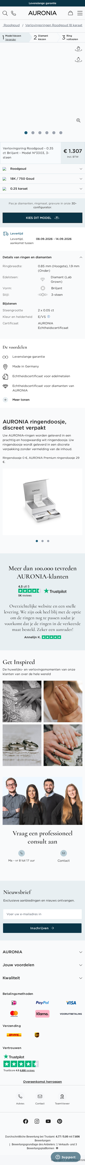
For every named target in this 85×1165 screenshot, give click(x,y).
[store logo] (42, 14)
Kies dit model (39, 218)
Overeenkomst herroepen (42, 1082)
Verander (10, 39)
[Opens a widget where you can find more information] (66, 1157)
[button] (78, 120)
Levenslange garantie (42, 3)
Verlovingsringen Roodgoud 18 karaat (53, 25)
